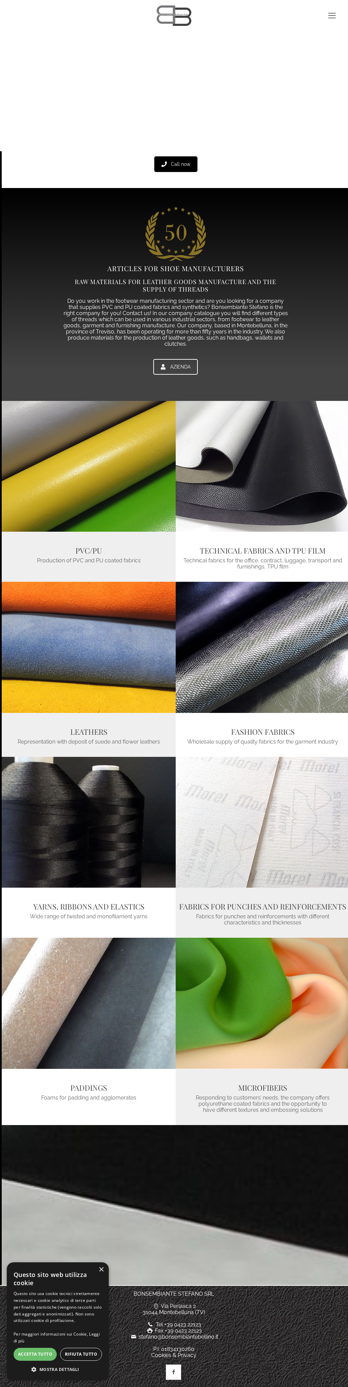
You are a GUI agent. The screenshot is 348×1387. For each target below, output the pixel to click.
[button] (58, 1369)
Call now (180, 164)
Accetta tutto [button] (35, 1354)
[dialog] (58, 1321)
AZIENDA (180, 367)
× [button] (101, 1269)
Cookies (161, 1355)
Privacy (187, 1355)
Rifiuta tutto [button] (81, 1354)
